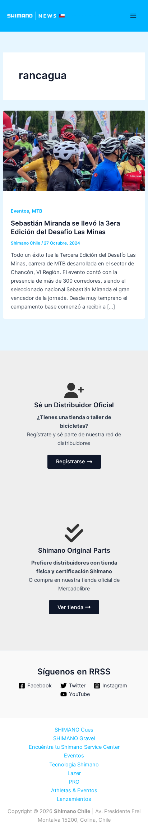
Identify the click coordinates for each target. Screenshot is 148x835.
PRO (74, 782)
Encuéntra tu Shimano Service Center (74, 747)
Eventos (20, 211)
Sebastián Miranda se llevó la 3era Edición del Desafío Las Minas (65, 227)
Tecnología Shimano (74, 764)
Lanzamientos (74, 799)
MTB (37, 211)
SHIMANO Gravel (74, 738)
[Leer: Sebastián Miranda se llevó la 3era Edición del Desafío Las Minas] (74, 150)
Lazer (74, 773)
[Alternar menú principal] (133, 15)
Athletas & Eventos (74, 790)
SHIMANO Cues (74, 730)
